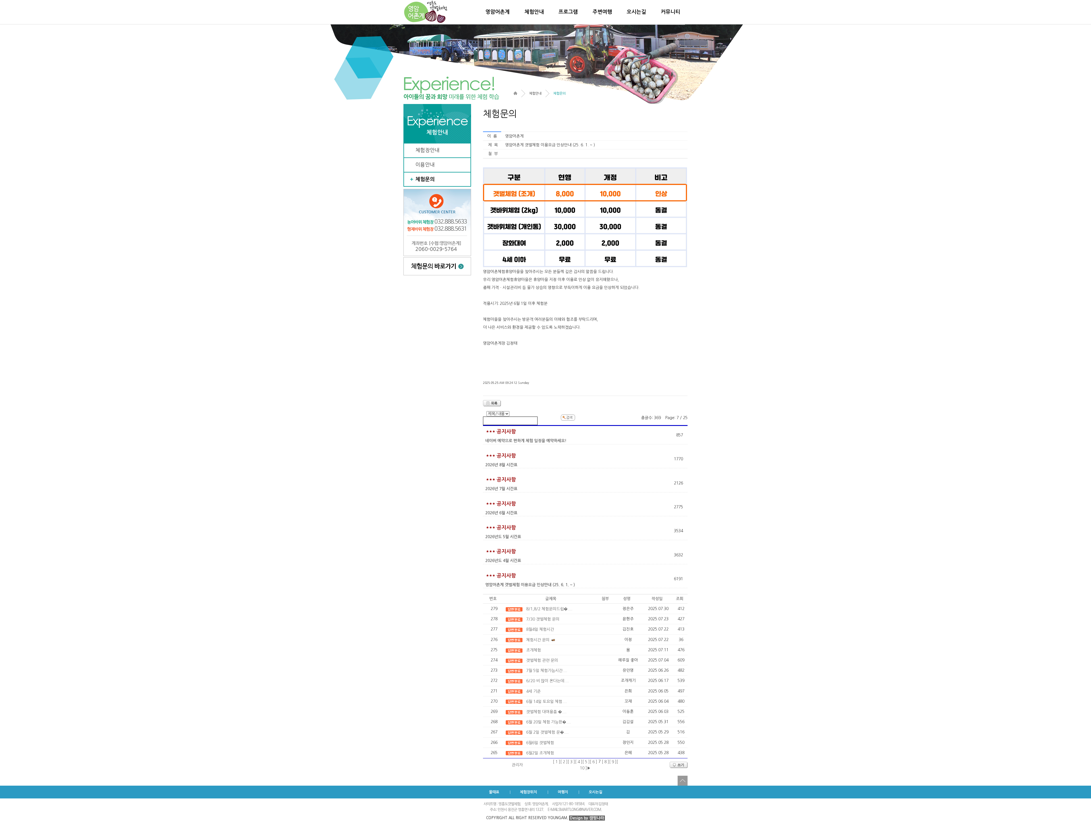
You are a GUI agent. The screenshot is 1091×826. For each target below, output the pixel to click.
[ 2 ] (564, 762)
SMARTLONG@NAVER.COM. (580, 810)
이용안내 (425, 164)
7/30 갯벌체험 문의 (542, 619)
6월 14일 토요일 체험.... (546, 702)
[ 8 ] (605, 762)
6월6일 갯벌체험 (540, 743)
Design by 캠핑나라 (587, 818)
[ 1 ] (556, 762)
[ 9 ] (613, 762)
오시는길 (636, 11)
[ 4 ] (578, 762)
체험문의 (425, 179)
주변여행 (602, 11)
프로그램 (568, 11)
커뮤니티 (670, 11)
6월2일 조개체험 (540, 753)
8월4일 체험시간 (540, 629)
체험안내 (534, 11)
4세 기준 (533, 691)
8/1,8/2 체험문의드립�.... (549, 609)
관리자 (517, 765)
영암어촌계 (498, 11)
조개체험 (533, 650)
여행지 (563, 792)
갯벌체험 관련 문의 (542, 660)
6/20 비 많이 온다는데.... (547, 681)
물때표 (494, 792)
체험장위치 (528, 792)
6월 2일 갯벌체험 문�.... (547, 732)
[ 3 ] (571, 762)
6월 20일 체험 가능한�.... (548, 722)
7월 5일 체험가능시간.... (546, 671)
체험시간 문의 (537, 640)
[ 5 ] (586, 762)
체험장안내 (427, 150)
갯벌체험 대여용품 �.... (546, 712)
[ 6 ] (593, 762)
